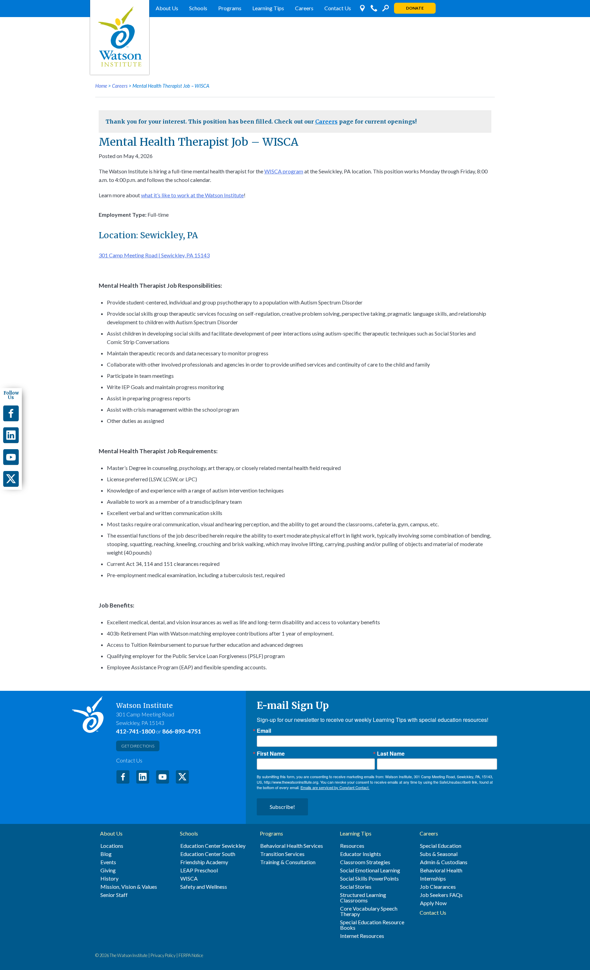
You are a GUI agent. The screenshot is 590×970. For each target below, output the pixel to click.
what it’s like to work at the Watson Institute (192, 195)
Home (101, 86)
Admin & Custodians (443, 862)
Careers (304, 8)
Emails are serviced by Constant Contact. (334, 787)
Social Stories (355, 886)
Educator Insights (360, 854)
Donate (415, 8)
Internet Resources (362, 936)
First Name (271, 753)
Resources (352, 845)
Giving (108, 870)
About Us (167, 8)
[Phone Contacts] (374, 8)
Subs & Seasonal (439, 854)
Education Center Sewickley (212, 845)
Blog (106, 854)
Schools (198, 8)
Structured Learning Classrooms (363, 897)
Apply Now (433, 903)
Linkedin (11, 435)
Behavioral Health (441, 870)
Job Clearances (438, 886)
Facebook (123, 777)
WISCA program (283, 171)
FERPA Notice (191, 955)
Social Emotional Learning (370, 870)
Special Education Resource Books (372, 924)
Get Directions (137, 745)
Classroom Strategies (365, 862)
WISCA (189, 878)
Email (264, 730)
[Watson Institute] (120, 37)
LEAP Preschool (199, 870)
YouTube (162, 777)
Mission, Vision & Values (128, 886)
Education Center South (207, 854)
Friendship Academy (204, 862)
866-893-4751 (181, 731)
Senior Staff (114, 895)
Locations (111, 845)
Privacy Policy (163, 955)
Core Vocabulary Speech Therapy (368, 911)
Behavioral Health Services (291, 845)
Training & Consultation (287, 862)
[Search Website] (385, 8)
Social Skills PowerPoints (369, 878)
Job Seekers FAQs (441, 895)
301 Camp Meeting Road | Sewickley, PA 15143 (154, 255)
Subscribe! (282, 806)
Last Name (391, 753)
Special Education (440, 845)
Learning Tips (268, 8)
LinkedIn (143, 777)
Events (108, 862)
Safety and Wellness (203, 886)
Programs (229, 8)
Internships (433, 878)
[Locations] (362, 8)
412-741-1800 (135, 731)
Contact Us (337, 8)
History (109, 878)
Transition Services (282, 854)
